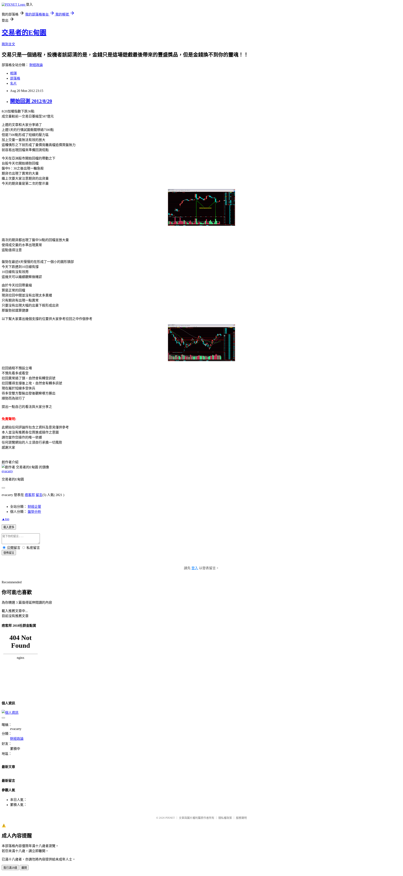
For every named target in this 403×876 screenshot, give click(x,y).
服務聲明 (241, 817)
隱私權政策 (225, 817)
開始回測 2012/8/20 (31, 101)
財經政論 (36, 65)
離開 (24, 867)
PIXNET (170, 817)
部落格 (15, 78)
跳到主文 (8, 44)
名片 (13, 83)
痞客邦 (30, 495)
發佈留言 (8, 552)
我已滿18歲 (10, 867)
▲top (5, 519)
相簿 (13, 73)
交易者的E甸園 (24, 32)
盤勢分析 (34, 511)
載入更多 (8, 527)
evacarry (7, 471)
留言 (39, 495)
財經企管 (34, 506)
